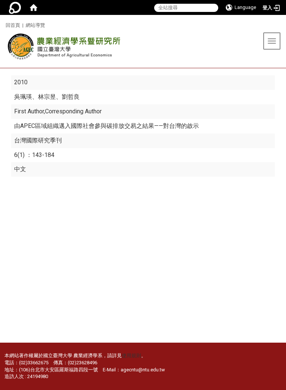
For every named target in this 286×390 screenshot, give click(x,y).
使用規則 (131, 355)
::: (2, 24)
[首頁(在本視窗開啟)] (33, 7)
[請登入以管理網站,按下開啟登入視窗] (15, 7)
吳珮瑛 (23, 96)
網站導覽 (35, 25)
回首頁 (13, 25)
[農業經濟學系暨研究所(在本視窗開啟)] (62, 49)
